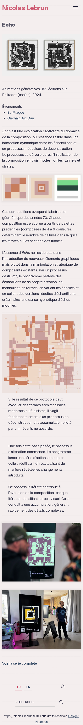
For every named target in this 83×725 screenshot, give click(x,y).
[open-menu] (75, 8)
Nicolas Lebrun (25, 8)
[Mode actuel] (62, 687)
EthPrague (15, 112)
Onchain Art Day (20, 118)
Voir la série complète (19, 663)
